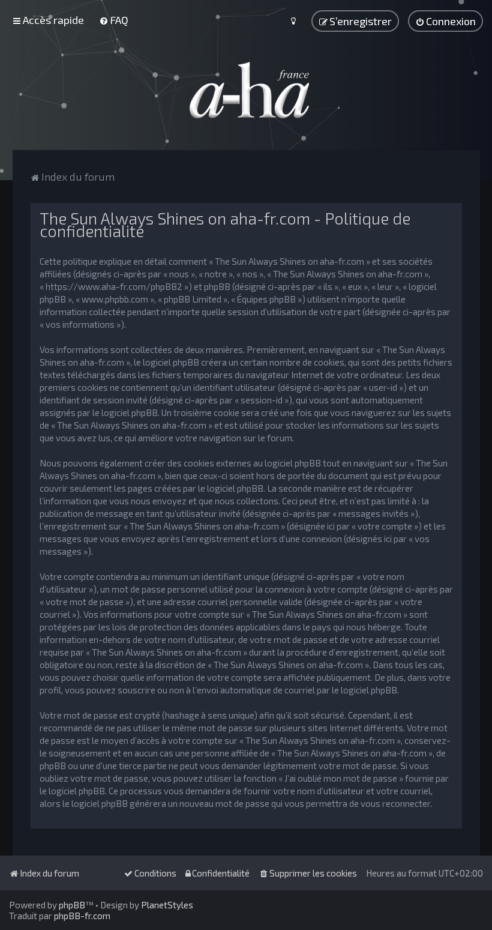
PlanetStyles (167, 904)
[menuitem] (113, 19)
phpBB (72, 904)
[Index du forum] (246, 90)
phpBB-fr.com (82, 915)
